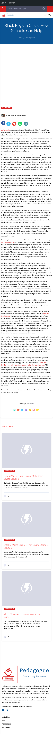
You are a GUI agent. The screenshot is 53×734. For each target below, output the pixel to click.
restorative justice (7, 242)
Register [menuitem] (11, 3)
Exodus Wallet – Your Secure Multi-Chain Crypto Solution (23, 477)
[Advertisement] (26, 71)
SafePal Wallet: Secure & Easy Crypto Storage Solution (26, 546)
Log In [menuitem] (3, 3)
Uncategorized (6, 108)
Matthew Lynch (13, 115)
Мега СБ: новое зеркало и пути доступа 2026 (24, 615)
